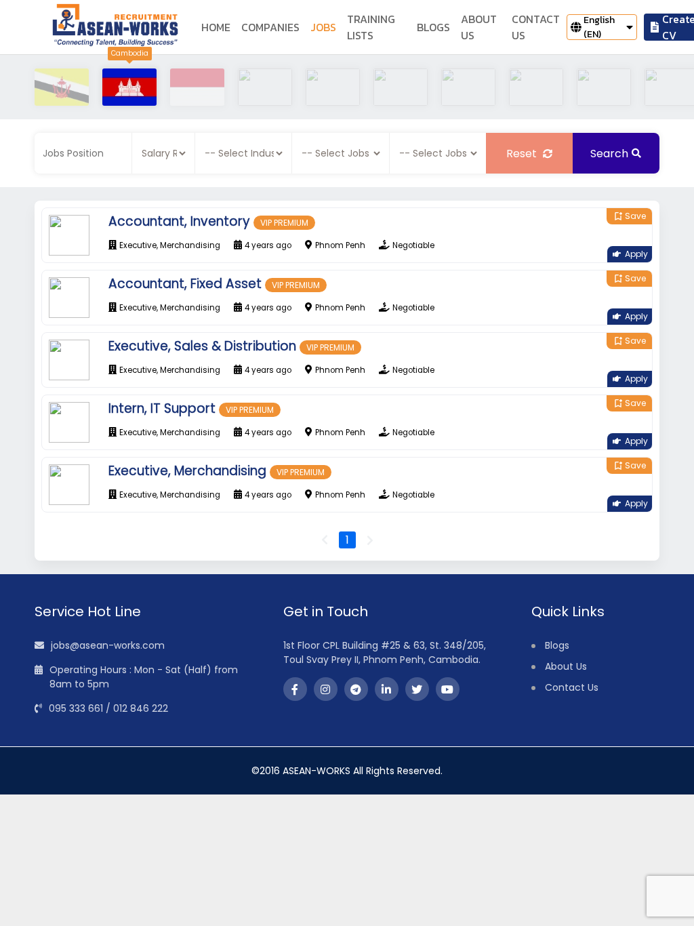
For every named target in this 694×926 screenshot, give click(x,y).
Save (629, 216)
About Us (566, 666)
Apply (636, 254)
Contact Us (571, 687)
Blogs (557, 645)
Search (609, 153)
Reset (522, 153)
